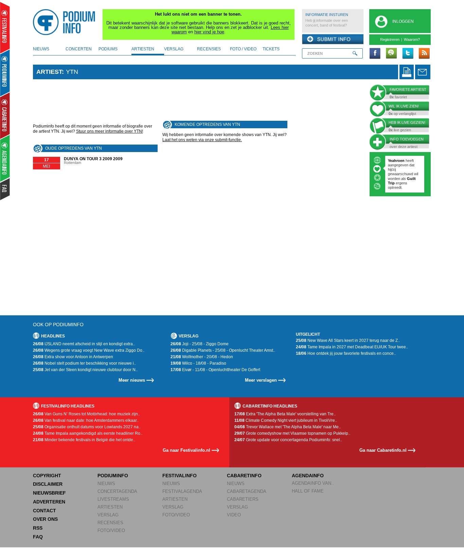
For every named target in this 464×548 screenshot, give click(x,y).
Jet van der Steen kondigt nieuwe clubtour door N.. (85, 370)
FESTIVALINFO (179, 475)
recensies (209, 49)
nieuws (41, 49)
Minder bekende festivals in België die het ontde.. (84, 440)
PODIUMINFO (112, 475)
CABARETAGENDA (246, 491)
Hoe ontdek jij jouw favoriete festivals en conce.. (346, 353)
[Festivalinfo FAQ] (5, 189)
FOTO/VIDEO (111, 530)
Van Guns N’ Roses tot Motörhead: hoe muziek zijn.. (86, 414)
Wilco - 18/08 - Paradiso (198, 363)
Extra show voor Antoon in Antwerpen (73, 357)
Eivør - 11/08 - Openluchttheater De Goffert (215, 370)
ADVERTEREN (49, 501)
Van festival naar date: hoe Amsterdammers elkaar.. (86, 420)
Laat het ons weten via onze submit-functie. (202, 139)
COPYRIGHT (47, 475)
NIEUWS (106, 483)
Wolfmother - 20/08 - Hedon (202, 357)
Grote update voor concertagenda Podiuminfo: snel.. (288, 440)
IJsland (413, 179)
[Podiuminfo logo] (66, 22)
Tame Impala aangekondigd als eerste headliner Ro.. (87, 433)
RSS (37, 528)
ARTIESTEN (110, 507)
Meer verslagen (261, 380)
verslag (173, 49)
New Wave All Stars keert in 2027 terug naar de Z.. (348, 340)
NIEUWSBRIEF (49, 493)
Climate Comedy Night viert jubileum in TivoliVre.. (285, 420)
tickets (271, 49)
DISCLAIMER (48, 484)
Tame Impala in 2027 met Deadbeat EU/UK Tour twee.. (352, 347)
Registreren (389, 39)
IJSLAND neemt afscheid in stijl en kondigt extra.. (84, 344)
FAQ (38, 536)
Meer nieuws (132, 380)
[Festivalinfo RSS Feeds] (424, 54)
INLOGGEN (403, 21)
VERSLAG (108, 514)
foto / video (243, 49)
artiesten (142, 49)
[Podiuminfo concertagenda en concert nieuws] (5, 72)
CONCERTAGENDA (117, 491)
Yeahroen (396, 161)
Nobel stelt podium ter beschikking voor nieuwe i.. (84, 363)
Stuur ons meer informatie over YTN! (109, 131)
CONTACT (44, 510)
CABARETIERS (242, 499)
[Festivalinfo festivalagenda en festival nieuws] (5, 28)
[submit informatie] (332, 39)
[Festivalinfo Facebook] (375, 54)
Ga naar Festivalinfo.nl (186, 450)
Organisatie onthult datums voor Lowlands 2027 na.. (87, 427)
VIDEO (234, 514)
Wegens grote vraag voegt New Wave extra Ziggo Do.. (88, 350)
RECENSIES (110, 522)
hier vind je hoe (209, 31)
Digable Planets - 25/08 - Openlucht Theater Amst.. (223, 350)
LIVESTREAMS (113, 499)
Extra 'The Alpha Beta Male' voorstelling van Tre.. (285, 414)
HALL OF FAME (308, 491)
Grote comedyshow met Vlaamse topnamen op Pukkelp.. (292, 433)
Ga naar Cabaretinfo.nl (383, 450)
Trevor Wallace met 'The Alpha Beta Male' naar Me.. (287, 427)
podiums (108, 49)
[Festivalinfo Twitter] (407, 54)
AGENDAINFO (308, 475)
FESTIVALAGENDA (182, 491)
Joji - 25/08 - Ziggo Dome (200, 344)
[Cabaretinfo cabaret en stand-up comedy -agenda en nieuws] (5, 115)
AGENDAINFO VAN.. (313, 483)
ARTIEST (49, 71)
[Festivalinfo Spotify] (391, 54)
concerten (79, 49)
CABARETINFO (244, 475)
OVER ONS (45, 519)
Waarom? (412, 39)
